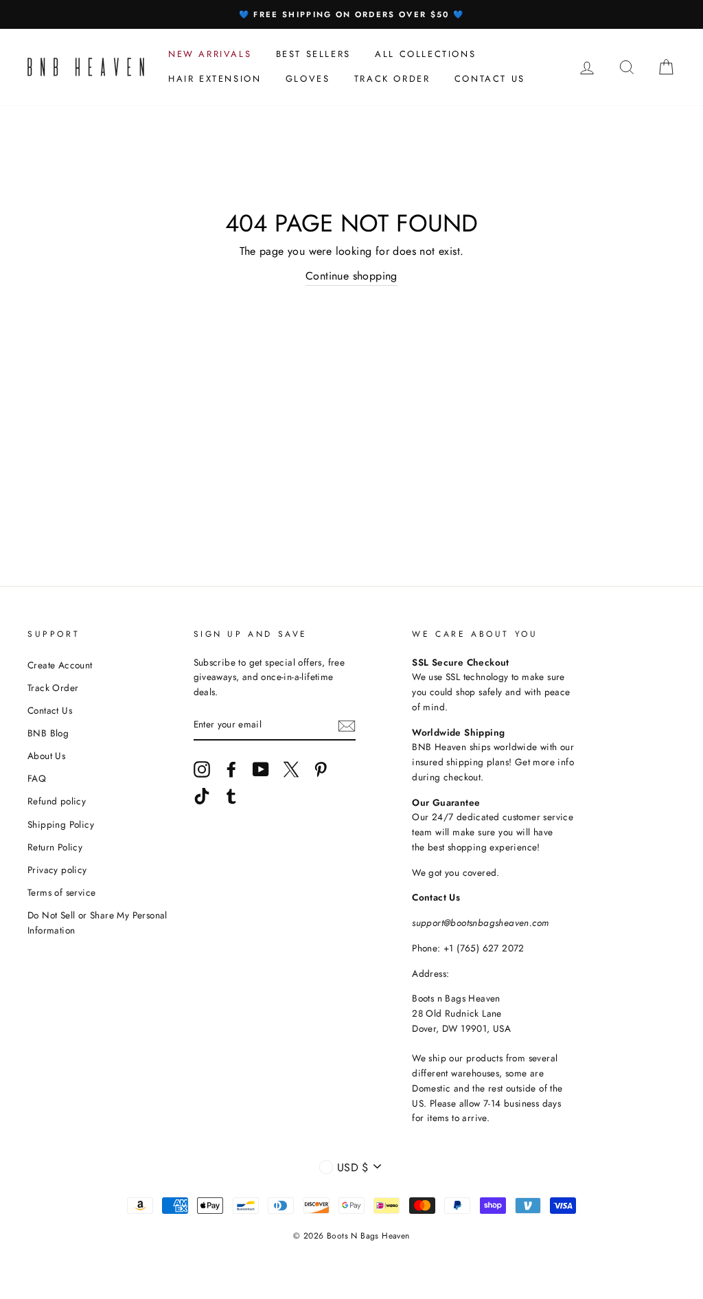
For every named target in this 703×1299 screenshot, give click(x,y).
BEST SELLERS (313, 53)
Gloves (308, 78)
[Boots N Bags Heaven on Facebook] (231, 769)
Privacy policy (57, 870)
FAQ (36, 778)
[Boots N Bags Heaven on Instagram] (202, 769)
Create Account (60, 665)
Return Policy (54, 847)
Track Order (52, 687)
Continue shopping (351, 276)
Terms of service (61, 892)
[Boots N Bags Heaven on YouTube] (261, 769)
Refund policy (56, 801)
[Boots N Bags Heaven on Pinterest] (320, 769)
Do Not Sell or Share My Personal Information (97, 922)
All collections (425, 53)
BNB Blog (48, 733)
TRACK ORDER (392, 78)
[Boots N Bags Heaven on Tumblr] (231, 796)
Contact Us (49, 710)
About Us (46, 756)
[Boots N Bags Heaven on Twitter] (291, 769)
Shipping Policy (60, 824)
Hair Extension (214, 78)
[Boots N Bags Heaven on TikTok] (202, 796)
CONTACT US (489, 78)
